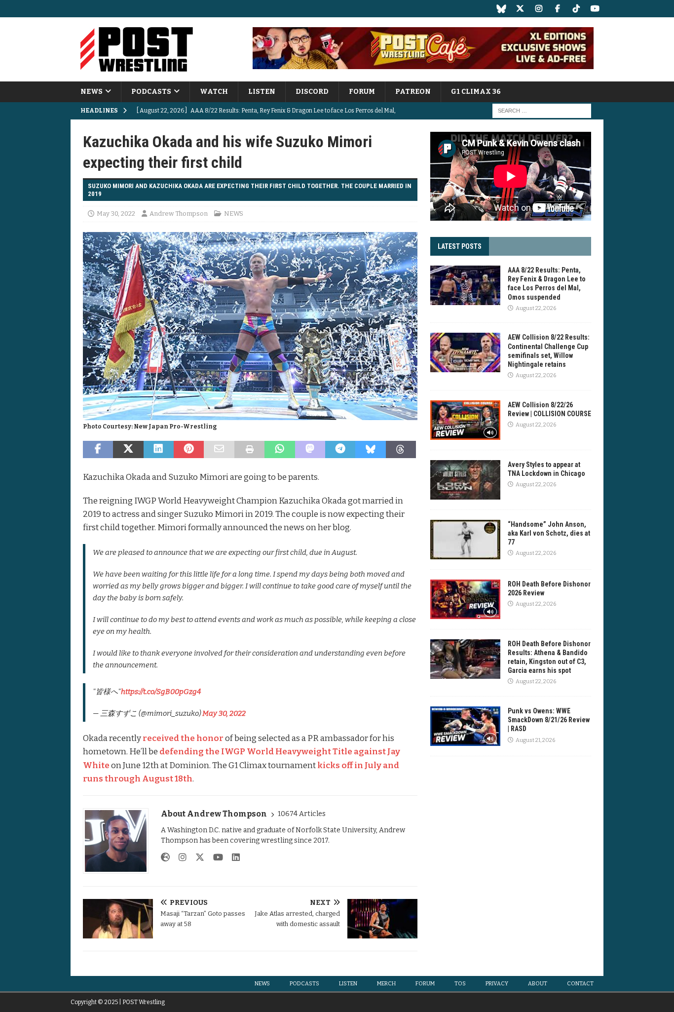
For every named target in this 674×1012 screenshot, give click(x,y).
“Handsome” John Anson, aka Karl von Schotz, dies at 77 (549, 533)
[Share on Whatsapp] (279, 450)
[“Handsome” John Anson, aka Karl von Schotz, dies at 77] (465, 539)
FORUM (362, 91)
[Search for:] (541, 111)
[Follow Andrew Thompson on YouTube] (214, 857)
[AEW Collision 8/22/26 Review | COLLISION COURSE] (465, 420)
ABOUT (537, 983)
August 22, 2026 (536, 308)
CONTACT (580, 983)
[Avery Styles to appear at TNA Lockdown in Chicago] (465, 480)
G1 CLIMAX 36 (476, 91)
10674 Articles (302, 814)
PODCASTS (151, 91)
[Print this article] (249, 450)
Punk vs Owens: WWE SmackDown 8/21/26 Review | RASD (549, 720)
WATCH (214, 91)
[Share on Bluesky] (370, 450)
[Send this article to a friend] (219, 450)
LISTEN (261, 91)
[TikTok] (576, 8)
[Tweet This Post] (128, 450)
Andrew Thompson (179, 213)
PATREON (413, 91)
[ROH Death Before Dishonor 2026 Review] (465, 599)
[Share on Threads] (401, 450)
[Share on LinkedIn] (159, 450)
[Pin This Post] (189, 450)
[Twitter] (519, 8)
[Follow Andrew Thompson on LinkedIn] (232, 857)
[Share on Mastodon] (310, 450)
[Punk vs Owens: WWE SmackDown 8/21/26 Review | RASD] (465, 726)
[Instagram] (538, 8)
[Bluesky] (501, 8)
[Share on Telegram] (340, 450)
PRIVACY (497, 983)
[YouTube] (594, 8)
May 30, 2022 (116, 213)
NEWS (91, 91)
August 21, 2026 (535, 740)
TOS (460, 983)
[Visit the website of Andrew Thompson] (165, 857)
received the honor (183, 738)
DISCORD (312, 91)
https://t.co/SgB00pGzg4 (161, 691)
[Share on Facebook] (98, 450)
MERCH (386, 983)
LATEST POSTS (460, 246)
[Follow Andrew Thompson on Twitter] (196, 857)
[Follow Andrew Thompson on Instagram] (179, 857)
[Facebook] (557, 8)
